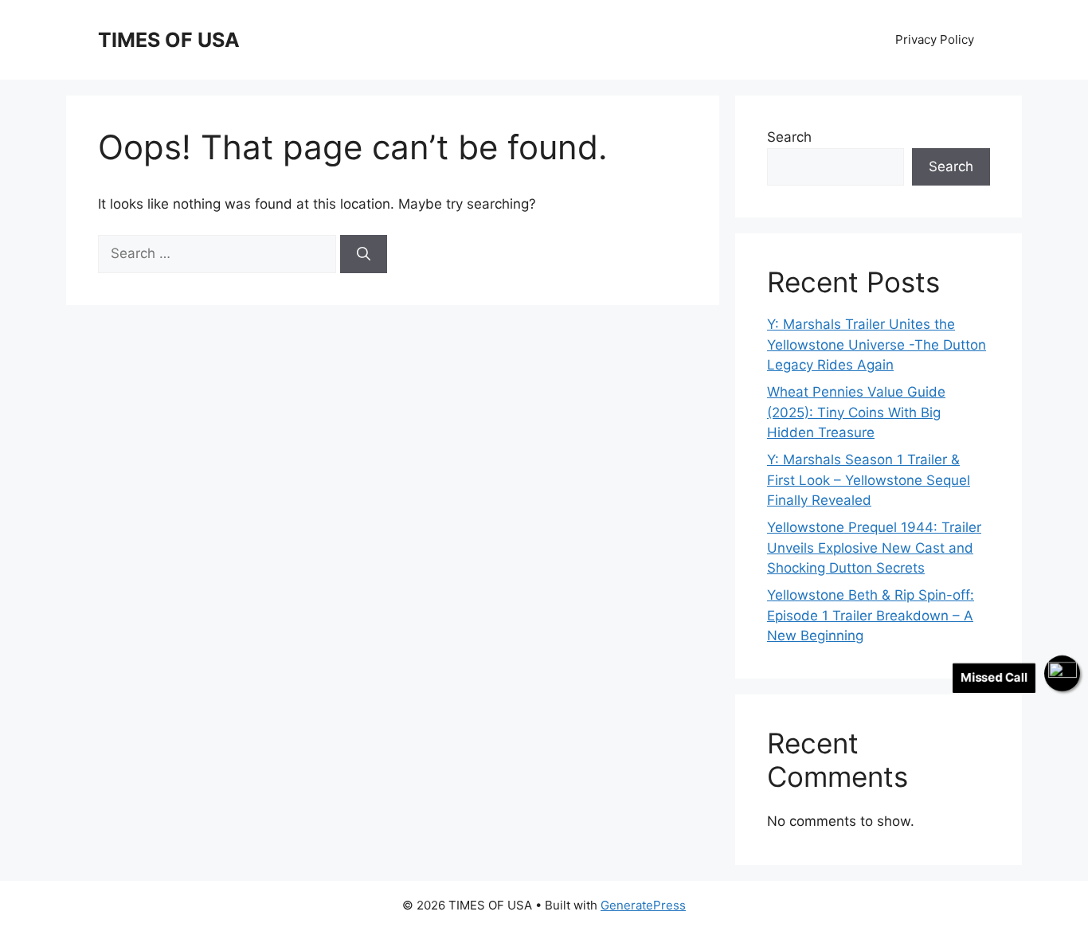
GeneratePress (643, 905)
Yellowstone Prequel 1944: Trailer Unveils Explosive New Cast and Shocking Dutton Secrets (874, 547)
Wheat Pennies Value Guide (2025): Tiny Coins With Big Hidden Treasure (856, 412)
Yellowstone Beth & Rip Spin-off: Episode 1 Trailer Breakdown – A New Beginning (870, 615)
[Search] (363, 254)
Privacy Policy (934, 39)
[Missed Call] (1062, 673)
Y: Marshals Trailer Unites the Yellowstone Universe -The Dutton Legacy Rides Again (876, 344)
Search (789, 137)
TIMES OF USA (169, 40)
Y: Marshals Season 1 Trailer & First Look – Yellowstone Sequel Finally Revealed (868, 480)
